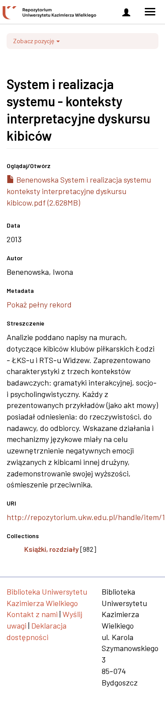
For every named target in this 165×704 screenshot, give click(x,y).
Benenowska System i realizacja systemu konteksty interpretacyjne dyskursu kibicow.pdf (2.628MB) (79, 191)
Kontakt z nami (32, 614)
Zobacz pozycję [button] (34, 41)
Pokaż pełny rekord (39, 304)
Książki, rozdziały (51, 549)
